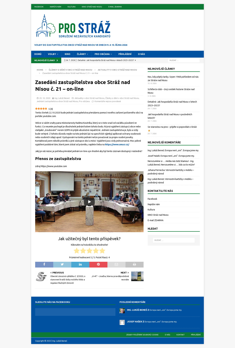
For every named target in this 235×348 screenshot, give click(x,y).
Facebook (38, 7)
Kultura (71, 7)
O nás (141, 54)
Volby (52, 54)
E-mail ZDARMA (115, 7)
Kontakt (180, 335)
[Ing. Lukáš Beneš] (122, 311)
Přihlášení (124, 54)
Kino (67, 54)
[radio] (77, 251)
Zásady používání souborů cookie (142, 335)
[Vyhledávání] (184, 60)
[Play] (89, 202)
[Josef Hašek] (122, 323)
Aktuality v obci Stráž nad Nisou (89, 98)
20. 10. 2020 (44, 98)
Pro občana (102, 54)
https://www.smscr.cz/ (117, 144)
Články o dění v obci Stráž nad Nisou (70, 70)
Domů (37, 54)
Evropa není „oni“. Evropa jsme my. (182, 150)
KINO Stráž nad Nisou (92, 7)
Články (81, 54)
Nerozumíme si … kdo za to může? (178, 164)
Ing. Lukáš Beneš (62, 98)
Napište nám (55, 7)
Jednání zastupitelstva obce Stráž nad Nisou (57, 101)
